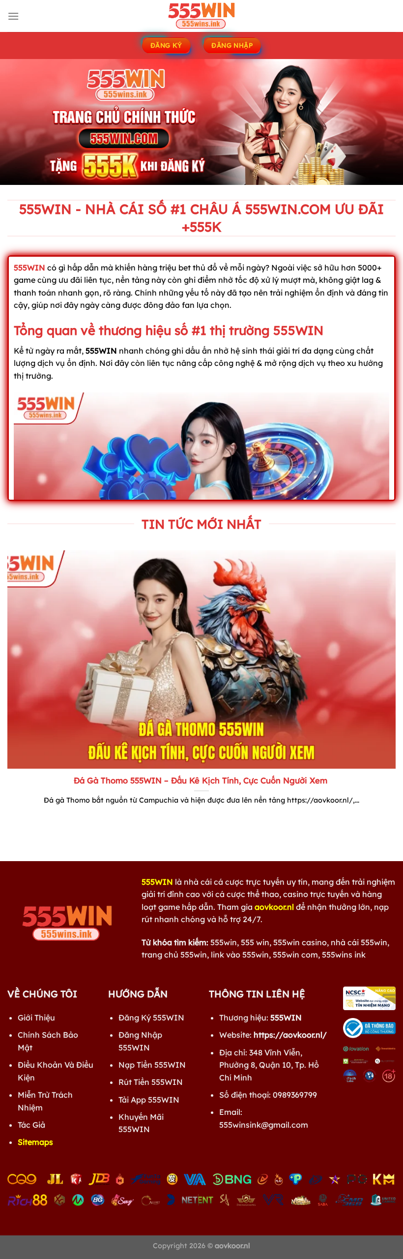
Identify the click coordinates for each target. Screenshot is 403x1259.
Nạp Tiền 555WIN (152, 1065)
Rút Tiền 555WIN (150, 1082)
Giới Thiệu (36, 1017)
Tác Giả (31, 1125)
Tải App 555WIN (148, 1100)
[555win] (201, 16)
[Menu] (13, 16)
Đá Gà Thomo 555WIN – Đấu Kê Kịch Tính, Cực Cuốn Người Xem (202, 780)
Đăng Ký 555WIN (151, 1017)
